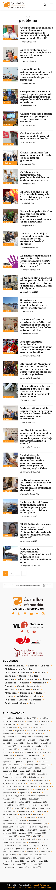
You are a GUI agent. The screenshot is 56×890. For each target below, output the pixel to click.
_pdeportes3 (9, 353)
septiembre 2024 (41, 737)
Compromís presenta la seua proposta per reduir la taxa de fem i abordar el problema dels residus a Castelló (36, 96)
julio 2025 (37, 727)
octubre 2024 (25, 737)
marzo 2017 (42, 817)
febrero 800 (36, 867)
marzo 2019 (42, 796)
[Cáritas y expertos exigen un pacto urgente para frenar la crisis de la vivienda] (10, 118)
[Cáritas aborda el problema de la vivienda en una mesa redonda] (10, 138)
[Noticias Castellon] (14, 5)
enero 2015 (21, 842)
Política (7, 102)
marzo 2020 (19, 786)
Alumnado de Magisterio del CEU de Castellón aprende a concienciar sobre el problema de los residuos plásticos (36, 369)
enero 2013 (21, 864)
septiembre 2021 (10, 771)
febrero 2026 (32, 721)
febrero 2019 (8, 799)
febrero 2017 (8, 821)
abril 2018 (7, 808)
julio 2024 (20, 740)
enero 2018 (45, 808)
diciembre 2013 (9, 855)
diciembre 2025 (9, 724)
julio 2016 (20, 827)
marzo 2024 (19, 743)
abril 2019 (31, 796)
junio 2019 (7, 796)
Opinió (6, 61)
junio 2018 (31, 805)
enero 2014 (45, 852)
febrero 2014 (32, 852)
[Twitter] (19, 614)
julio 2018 (20, 805)
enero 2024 (46, 743)
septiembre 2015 (10, 836)
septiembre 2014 (40, 845)
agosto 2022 (8, 762)
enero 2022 (45, 765)
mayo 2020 (44, 783)
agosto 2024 (8, 740)
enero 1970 (24, 867)
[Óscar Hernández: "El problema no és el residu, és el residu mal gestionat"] (10, 157)
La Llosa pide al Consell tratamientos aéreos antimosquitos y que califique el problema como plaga (35, 507)
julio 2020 (20, 783)
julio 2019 (37, 793)
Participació (9, 144)
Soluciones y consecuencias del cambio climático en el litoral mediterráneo (34, 304)
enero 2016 (45, 830)
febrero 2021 (8, 777)
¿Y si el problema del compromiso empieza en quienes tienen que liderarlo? (35, 53)
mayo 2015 (19, 839)
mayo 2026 (43, 718)
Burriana (7, 535)
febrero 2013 (8, 864)
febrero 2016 (32, 830)
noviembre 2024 (10, 737)
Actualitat (8, 125)
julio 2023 (37, 749)
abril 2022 (7, 765)
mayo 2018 (43, 805)
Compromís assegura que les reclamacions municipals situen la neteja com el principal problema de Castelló (36, 33)
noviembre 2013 (25, 855)
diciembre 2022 (35, 755)
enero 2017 (21, 821)
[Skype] (43, 614)
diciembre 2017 (9, 811)
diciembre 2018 (35, 799)
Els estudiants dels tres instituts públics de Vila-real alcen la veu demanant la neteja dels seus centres (35, 391)
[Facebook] (13, 614)
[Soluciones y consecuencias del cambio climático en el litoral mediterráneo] (10, 304)
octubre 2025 (40, 724)
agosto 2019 (25, 793)
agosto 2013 (25, 858)
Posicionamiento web (42, 887)
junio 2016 (31, 827)
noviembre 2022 (10, 758)
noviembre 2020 (10, 780)
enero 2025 (21, 734)
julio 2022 (20, 762)
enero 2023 (21, 755)
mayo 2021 (19, 774)
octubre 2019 (40, 790)
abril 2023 (31, 752)
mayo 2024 (44, 740)
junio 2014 (31, 848)
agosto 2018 (8, 805)
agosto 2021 (25, 771)
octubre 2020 (25, 780)
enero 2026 (45, 721)
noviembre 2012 (9, 867)
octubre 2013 (40, 855)
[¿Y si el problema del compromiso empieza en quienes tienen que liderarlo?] (10, 54)
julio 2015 (37, 836)
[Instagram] (25, 614)
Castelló (7, 39)
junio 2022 (31, 762)
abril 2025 (31, 731)
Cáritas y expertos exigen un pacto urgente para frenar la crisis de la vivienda (36, 117)
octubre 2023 (41, 746)
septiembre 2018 (40, 802)
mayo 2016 (43, 827)
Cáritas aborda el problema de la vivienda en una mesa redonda (35, 136)
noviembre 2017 (25, 811)
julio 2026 (20, 718)
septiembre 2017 (10, 814)
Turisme (7, 311)
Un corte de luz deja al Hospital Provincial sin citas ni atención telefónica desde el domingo (34, 238)
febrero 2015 (8, 842)
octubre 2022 (25, 758)
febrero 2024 (32, 743)
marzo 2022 (19, 765)
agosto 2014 (8, 848)
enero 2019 (21, 799)
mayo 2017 (19, 817)
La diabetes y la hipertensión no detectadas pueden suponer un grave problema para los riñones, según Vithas (33, 462)
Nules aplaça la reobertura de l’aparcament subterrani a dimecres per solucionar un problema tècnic (35, 556)
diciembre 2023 (9, 746)
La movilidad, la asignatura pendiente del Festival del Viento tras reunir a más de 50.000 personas (36, 74)
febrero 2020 (32, 786)
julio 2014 (20, 848)
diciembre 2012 (35, 864)
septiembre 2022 (40, 758)
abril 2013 (31, 861)
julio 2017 (37, 814)
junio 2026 (31, 718)
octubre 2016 (24, 824)
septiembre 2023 (10, 749)
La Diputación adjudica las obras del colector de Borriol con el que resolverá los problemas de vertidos (36, 485)
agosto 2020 (8, 783)
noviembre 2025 (25, 724)
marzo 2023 (44, 752)
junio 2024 (32, 740)
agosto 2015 (25, 836)
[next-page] (23, 573)
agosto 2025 (25, 727)
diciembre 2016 (35, 821)
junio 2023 (7, 752)
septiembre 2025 (10, 727)
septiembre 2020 (41, 780)
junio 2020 (32, 783)
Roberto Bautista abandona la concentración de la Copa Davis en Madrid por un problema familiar (36, 347)
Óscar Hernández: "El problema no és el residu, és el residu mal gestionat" (36, 156)
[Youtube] (31, 614)
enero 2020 (46, 786)
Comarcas (7, 289)
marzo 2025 (43, 731)
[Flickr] (37, 614)
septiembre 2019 (10, 793)
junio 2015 (7, 839)
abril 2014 (7, 852)
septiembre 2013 (10, 858)
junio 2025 (7, 731)
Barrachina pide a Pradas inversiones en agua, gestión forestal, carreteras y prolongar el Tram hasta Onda (36, 216)
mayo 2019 (19, 796)
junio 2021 (7, 774)
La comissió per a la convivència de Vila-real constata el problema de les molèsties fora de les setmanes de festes (35, 324)
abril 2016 (7, 830)
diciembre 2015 (9, 833)
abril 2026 (7, 721)
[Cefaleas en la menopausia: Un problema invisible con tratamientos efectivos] (10, 176)
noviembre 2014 (10, 845)
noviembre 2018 (9, 802)
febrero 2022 (32, 765)
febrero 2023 (8, 755)
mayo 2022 (43, 762)
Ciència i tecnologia (8, 163)
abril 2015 (31, 839)
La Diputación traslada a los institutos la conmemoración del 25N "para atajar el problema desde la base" (35, 261)
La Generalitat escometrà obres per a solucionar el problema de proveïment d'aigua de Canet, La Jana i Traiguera (36, 283)
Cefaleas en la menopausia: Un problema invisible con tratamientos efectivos (34, 176)
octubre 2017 (40, 811)
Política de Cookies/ (23, 887)
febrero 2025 (8, 734)
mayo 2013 (19, 861)
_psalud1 (7, 183)
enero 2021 (21, 777)
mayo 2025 (19, 731)
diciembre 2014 (35, 842)
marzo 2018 (19, 808)
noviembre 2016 (9, 824)
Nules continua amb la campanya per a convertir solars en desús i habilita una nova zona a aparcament (36, 413)
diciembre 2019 (9, 790)
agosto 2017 (25, 814)
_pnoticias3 (8, 331)
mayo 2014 (43, 848)
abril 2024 (7, 743)
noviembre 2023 (26, 746)
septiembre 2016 (40, 824)
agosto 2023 (25, 749)
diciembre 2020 (35, 777)
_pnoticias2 (8, 244)
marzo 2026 (19, 721)
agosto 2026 (8, 718)
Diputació (8, 267)
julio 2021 (37, 771)
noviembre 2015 (25, 833)
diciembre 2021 (9, 768)
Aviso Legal (34, 885)
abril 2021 (31, 774)
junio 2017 (7, 817)
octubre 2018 (24, 802)
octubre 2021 (40, 768)
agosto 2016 (8, 827)
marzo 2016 (19, 830)
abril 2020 (7, 786)
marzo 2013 (43, 861)
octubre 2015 (40, 833)
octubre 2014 (25, 845)
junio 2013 (7, 861)
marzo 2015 (42, 839)
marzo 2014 (19, 852)
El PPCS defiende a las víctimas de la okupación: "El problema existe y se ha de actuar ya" (36, 195)
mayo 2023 (19, 752)
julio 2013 (37, 858)
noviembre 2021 (25, 768)
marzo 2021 (42, 774)
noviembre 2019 (25, 790)
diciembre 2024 (35, 734)
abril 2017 (31, 817)
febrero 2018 (32, 808)
